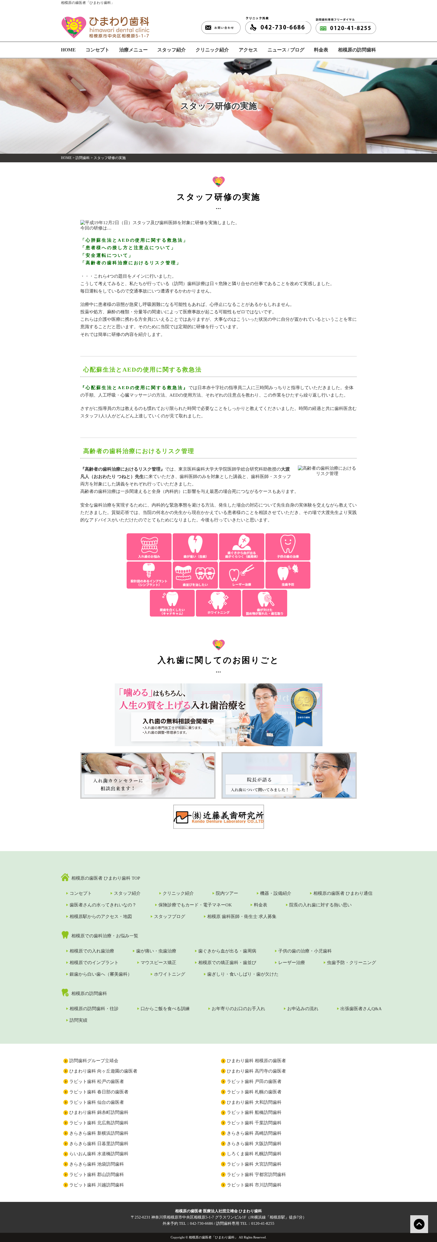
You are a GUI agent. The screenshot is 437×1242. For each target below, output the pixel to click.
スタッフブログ (169, 916)
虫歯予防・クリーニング (351, 962)
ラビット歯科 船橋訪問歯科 (254, 1112)
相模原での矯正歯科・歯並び (227, 962)
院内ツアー (227, 893)
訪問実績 (78, 1020)
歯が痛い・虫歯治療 (156, 951)
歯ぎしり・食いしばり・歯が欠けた (243, 974)
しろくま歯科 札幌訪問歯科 (254, 1153)
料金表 (321, 49)
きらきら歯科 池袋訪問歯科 (96, 1164)
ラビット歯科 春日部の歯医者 (98, 1091)
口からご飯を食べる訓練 (165, 1008)
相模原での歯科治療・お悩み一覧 (104, 935)
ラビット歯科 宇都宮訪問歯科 (256, 1174)
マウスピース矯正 (158, 962)
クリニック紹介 (212, 49)
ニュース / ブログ (286, 49)
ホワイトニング (169, 974)
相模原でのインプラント (94, 962)
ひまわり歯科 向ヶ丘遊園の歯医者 (103, 1071)
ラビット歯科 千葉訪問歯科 (254, 1122)
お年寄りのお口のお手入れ (238, 1008)
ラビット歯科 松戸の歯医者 (96, 1081)
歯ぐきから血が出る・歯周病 (227, 951)
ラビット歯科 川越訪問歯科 (96, 1185)
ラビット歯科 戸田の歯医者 (254, 1081)
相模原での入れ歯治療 (92, 951)
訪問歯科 (83, 158)
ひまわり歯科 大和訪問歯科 (254, 1102)
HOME (68, 49)
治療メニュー (133, 49)
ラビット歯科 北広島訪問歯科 (98, 1122)
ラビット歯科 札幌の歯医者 (254, 1091)
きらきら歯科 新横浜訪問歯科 (98, 1133)
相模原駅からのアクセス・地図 (101, 916)
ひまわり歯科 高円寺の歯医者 (256, 1071)
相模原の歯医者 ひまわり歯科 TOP (105, 878)
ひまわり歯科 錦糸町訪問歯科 (98, 1112)
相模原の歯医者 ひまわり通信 (342, 893)
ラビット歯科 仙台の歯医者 (96, 1102)
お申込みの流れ (302, 1008)
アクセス (248, 49)
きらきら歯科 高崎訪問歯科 (254, 1133)
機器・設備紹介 (275, 893)
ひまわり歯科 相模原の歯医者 (256, 1060)
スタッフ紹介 (171, 49)
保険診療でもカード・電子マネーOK (195, 905)
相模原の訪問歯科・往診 (94, 1008)
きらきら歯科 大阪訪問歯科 (254, 1143)
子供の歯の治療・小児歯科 (305, 951)
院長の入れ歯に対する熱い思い (320, 905)
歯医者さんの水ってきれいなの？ (103, 905)
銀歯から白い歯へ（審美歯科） (101, 974)
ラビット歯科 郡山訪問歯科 (96, 1174)
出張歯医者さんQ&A (361, 1008)
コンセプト (97, 49)
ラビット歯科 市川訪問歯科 (254, 1185)
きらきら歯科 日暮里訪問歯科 (98, 1143)
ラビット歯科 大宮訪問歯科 (254, 1164)
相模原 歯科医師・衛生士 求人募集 (241, 916)
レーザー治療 (291, 962)
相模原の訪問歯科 (357, 49)
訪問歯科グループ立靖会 (93, 1060)
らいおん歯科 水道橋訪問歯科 (98, 1153)
